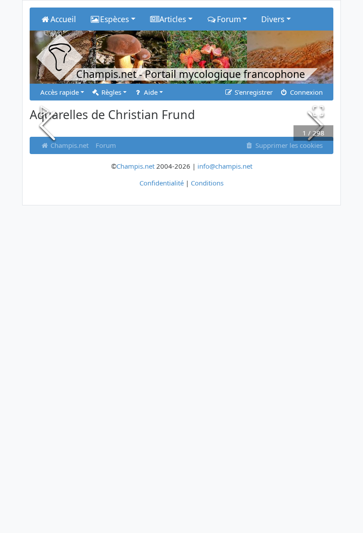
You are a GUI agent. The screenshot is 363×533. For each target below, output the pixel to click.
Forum (106, 145)
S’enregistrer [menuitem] (253, 92)
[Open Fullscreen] (318, 111)
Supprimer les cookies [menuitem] (288, 145)
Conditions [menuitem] (207, 182)
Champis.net (135, 166)
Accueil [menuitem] (63, 19)
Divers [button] (272, 19)
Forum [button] (229, 19)
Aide (150, 92)
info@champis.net (224, 166)
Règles (110, 92)
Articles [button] (172, 19)
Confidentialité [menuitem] (161, 182)
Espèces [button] (114, 19)
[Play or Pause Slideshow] (45, 111)
